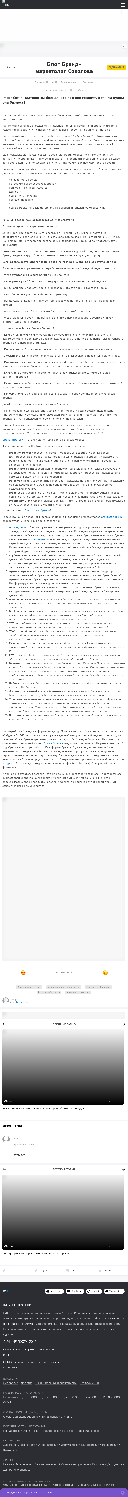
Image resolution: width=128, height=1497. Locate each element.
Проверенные (50, 1431)
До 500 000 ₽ (95, 1397)
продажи (8, 763)
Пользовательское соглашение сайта (30, 1481)
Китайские (10, 1450)
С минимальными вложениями (56, 1383)
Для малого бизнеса (16, 1470)
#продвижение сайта (29, 987)
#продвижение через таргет (64, 987)
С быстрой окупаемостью (20, 1417)
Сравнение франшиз (64, 1485)
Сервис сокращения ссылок (35, 1485)
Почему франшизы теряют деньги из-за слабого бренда (35, 1254)
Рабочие (64, 1464)
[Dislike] (105, 972)
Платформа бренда (37, 510)
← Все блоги (11, 67)
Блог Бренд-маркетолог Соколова (74, 82)
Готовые (68, 1431)
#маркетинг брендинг (98, 987)
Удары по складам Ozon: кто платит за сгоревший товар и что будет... (44, 1109)
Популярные (11, 1431)
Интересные (23, 1464)
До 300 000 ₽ (73, 1397)
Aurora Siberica (53, 743)
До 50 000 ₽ (31, 1397)
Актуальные (81, 1464)
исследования (37, 539)
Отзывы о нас (10, 1485)
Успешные (30, 1431)
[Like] (23, 972)
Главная (39, 82)
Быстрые (98, 1464)
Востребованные (88, 1431)
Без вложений (89, 1383)
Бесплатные (11, 1397)
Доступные (114, 1464)
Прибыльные (49, 1417)
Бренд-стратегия (13, 440)
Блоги (49, 82)
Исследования (18, 527)
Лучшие (67, 1417)
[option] (62, 1073)
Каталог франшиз (18, 1305)
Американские (48, 1445)
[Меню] (124, 5)
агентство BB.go (112, 517)
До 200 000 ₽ (51, 1397)
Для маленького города (19, 1445)
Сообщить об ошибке (89, 1485)
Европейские (90, 1445)
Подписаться (116, 67)
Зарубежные (69, 1445)
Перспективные (45, 1464)
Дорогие (26, 1383)
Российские (110, 1445)
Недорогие (10, 1383)
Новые (7, 1464)
